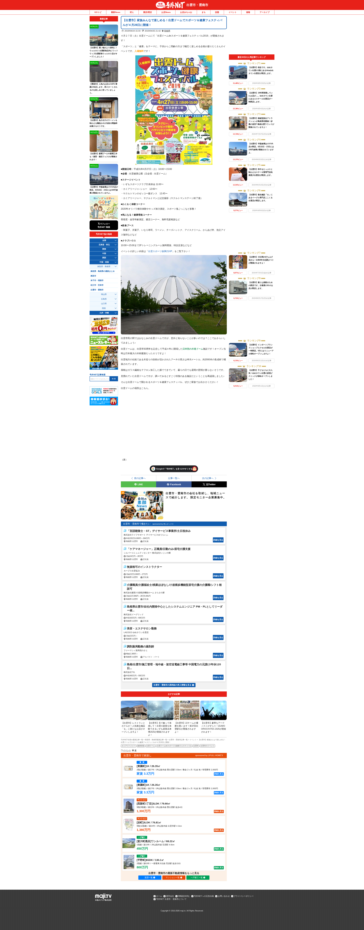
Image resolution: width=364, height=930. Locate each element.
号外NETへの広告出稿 (204, 896)
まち (204, 12)
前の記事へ (140, 478)
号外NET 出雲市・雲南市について (171, 899)
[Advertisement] (251, 35)
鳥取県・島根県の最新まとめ (103, 271)
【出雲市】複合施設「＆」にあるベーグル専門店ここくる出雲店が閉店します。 (261, 198)
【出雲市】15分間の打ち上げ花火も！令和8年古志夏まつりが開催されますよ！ (261, 260)
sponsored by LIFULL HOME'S (209, 755)
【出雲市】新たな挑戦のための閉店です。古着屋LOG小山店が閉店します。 (261, 285)
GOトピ (98, 12)
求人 (132, 12)
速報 (248, 12)
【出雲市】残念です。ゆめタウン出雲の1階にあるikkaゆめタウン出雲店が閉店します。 (261, 70)
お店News (166, 12)
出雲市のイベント (207, 746)
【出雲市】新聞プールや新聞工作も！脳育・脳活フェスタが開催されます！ (103, 157)
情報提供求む (184, 896)
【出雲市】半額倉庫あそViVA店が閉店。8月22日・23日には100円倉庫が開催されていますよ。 (104, 190)
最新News (115, 12)
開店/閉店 (147, 12)
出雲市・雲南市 (197, 5)
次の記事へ (207, 478)
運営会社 (170, 896)
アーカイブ (265, 12)
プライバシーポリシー (244, 896)
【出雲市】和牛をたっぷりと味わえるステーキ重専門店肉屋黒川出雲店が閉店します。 (261, 172)
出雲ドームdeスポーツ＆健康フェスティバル (174, 746)
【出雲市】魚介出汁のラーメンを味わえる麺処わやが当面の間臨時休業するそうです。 (103, 123)
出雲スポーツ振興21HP (160, 251)
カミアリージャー (128, 746)
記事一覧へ (174, 478)
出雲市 (195, 746)
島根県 (167, 31)
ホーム (159, 896)
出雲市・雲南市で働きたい (136, 524)
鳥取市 (93, 276)
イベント (233, 12)
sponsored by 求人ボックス (163, 524)
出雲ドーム (150, 746)
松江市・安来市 (97, 285)
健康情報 (140, 746)
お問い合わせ (224, 896)
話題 (217, 12)
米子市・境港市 (97, 280)
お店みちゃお (186, 12)
